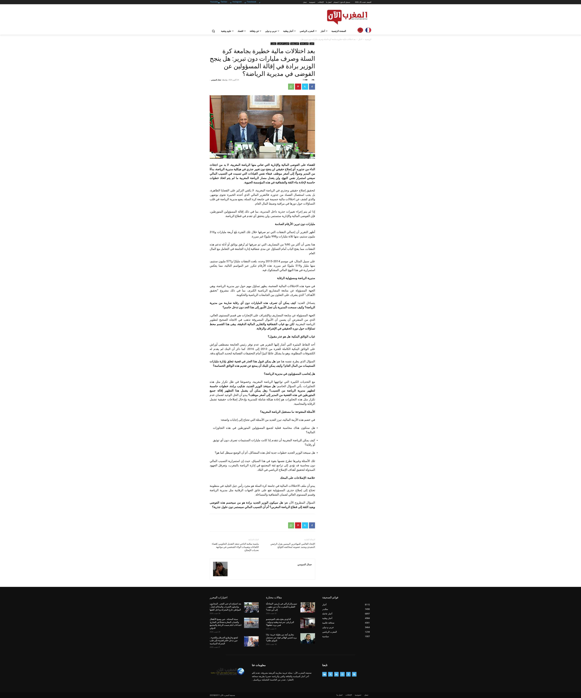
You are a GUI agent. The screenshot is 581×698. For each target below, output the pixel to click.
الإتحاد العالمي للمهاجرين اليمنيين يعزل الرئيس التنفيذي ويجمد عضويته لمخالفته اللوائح (293, 545)
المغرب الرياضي (283, 44)
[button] (213, 31)
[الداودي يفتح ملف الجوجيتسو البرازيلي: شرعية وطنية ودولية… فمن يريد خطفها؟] (307, 623)
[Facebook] (260, 2)
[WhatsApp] (291, 87)
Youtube (214, 1)
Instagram (237, 1)
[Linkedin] (336, 674)
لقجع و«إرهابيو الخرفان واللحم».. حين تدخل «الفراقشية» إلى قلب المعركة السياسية (224, 640)
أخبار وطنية (294, 44)
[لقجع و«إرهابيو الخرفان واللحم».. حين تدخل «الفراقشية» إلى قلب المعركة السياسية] (251, 641)
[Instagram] (245, 2)
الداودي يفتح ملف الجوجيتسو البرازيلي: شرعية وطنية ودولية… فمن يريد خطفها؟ (280, 622)
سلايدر (273, 44)
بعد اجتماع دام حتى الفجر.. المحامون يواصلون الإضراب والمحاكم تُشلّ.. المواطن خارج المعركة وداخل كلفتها (225, 606)
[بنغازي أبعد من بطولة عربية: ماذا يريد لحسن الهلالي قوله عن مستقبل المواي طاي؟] (307, 638)
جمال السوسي (216, 80)
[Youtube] (219, 2)
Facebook (251, 1)
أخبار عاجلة (304, 44)
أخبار (360, 39)
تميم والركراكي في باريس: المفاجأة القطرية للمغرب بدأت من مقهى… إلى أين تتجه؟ (281, 606)
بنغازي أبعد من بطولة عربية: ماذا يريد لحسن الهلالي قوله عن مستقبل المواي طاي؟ (281, 637)
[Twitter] (231, 2)
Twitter (224, 1)
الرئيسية (368, 39)
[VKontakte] (324, 674)
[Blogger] (354, 674)
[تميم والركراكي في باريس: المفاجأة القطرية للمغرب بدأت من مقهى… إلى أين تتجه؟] (307, 607)
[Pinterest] (298, 87)
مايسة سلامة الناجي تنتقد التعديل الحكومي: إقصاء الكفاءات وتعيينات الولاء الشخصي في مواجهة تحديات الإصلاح (235, 547)
